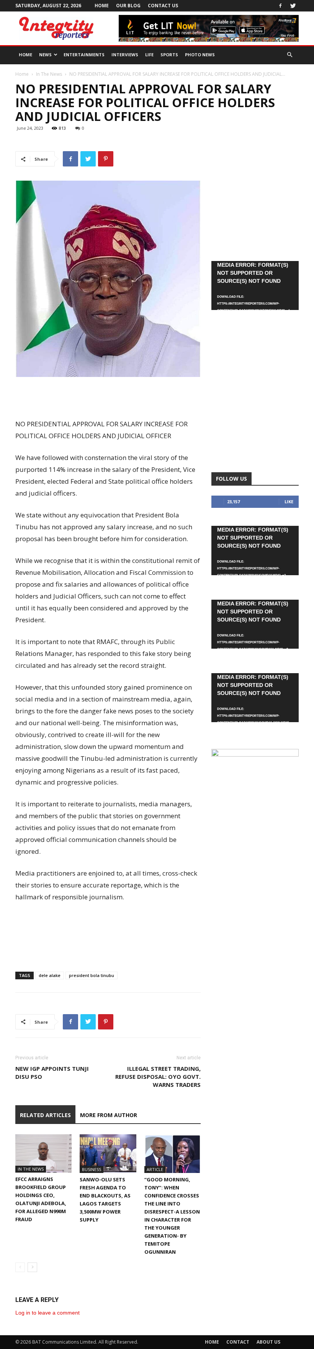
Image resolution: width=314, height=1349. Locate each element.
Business (91, 1169)
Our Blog (128, 5)
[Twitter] (293, 5)
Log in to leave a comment (47, 1313)
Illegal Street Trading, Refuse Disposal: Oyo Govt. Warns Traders (158, 1076)
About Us (268, 1342)
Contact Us (163, 5)
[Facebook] (280, 5)
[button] (289, 55)
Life (149, 54)
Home (102, 5)
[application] (255, 285)
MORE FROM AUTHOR (108, 1115)
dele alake (50, 975)
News (45, 54)
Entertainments (84, 54)
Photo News (200, 54)
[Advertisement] (108, 398)
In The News (49, 74)
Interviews (124, 54)
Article (155, 1169)
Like (289, 501)
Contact (237, 1342)
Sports (169, 54)
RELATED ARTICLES (45, 1115)
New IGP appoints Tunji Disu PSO (52, 1072)
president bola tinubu (91, 975)
